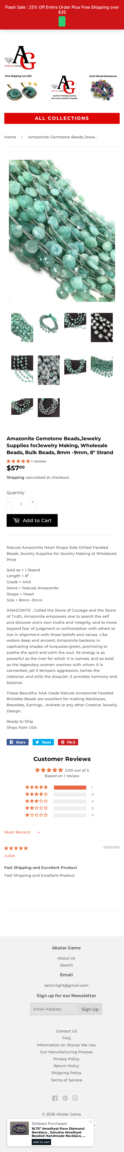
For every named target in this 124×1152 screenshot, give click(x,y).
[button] (19, 461)
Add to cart (41, 1142)
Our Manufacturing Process (66, 1052)
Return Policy (66, 1065)
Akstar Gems (68, 1114)
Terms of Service (66, 1080)
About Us (66, 958)
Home (10, 137)
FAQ (66, 1038)
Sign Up (90, 1009)
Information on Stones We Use (66, 1045)
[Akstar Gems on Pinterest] (65, 1099)
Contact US (66, 1031)
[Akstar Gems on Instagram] (75, 1099)
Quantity (16, 492)
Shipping (15, 477)
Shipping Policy (66, 1072)
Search (66, 965)
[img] (16, 848)
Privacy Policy (66, 1058)
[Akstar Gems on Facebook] (55, 1099)
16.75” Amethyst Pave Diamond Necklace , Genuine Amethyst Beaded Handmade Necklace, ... (58, 1132)
